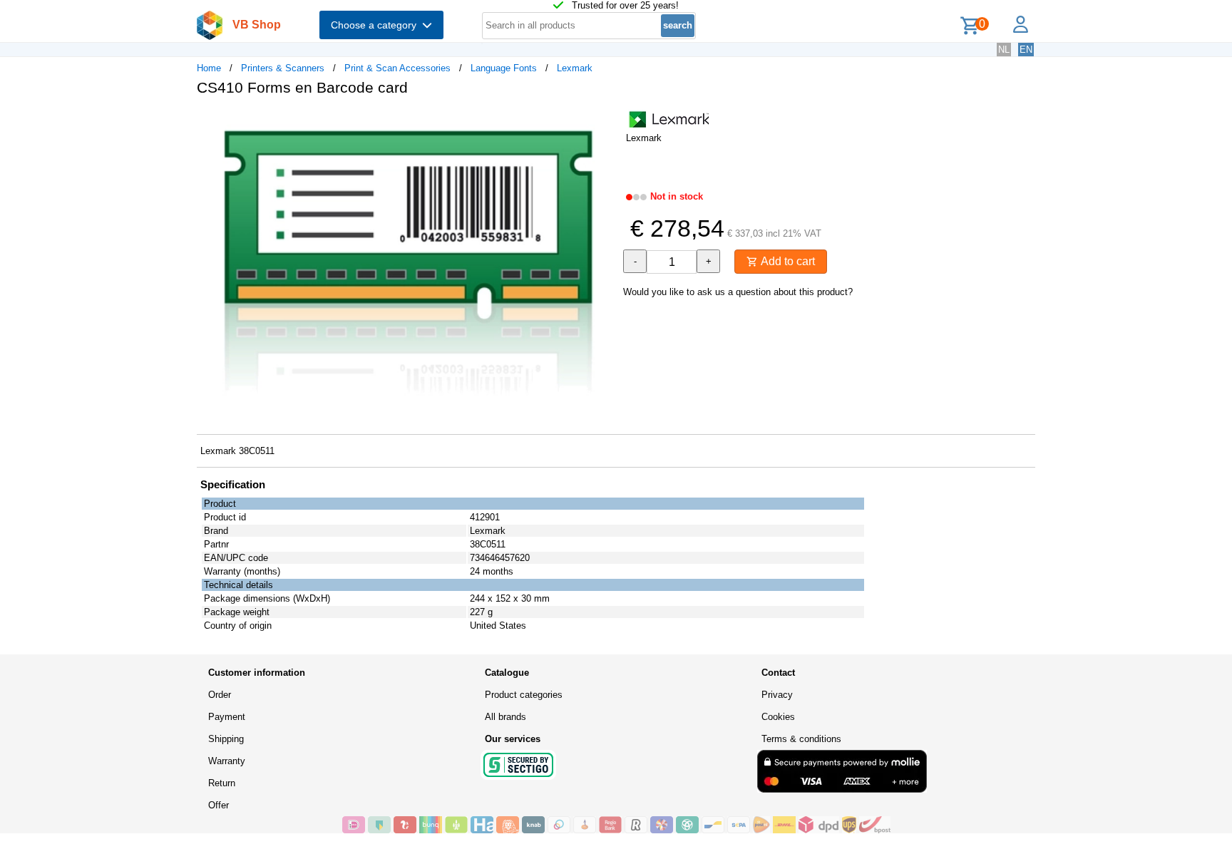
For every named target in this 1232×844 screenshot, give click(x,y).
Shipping (226, 739)
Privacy (777, 694)
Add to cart (786, 261)
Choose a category (376, 25)
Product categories (524, 694)
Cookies (778, 716)
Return (221, 783)
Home (209, 68)
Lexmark (574, 68)
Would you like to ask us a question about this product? (738, 292)
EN (1026, 49)
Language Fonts (504, 68)
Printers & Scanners (282, 68)
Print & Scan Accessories (397, 68)
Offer (218, 805)
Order (219, 694)
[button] (603, 121)
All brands (505, 716)
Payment (226, 716)
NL (1004, 49)
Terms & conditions (801, 739)
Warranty (226, 761)
